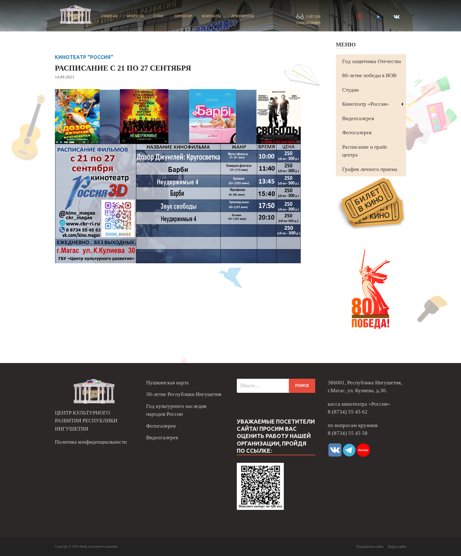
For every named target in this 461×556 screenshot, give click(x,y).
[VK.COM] (396, 16)
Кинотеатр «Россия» (365, 104)
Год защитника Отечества (371, 61)
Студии (350, 90)
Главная (109, 16)
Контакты (211, 16)
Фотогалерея (357, 133)
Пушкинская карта (167, 383)
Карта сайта (397, 546)
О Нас (159, 16)
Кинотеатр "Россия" (84, 57)
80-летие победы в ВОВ (369, 75)
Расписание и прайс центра (365, 151)
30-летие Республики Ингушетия (183, 394)
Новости (135, 16)
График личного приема (369, 169)
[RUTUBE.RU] (359, 16)
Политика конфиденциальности (91, 442)
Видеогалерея (358, 118)
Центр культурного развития (98, 546)
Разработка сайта (370, 546)
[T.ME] (378, 16)
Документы (242, 16)
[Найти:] (276, 386)
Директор (183, 16)
